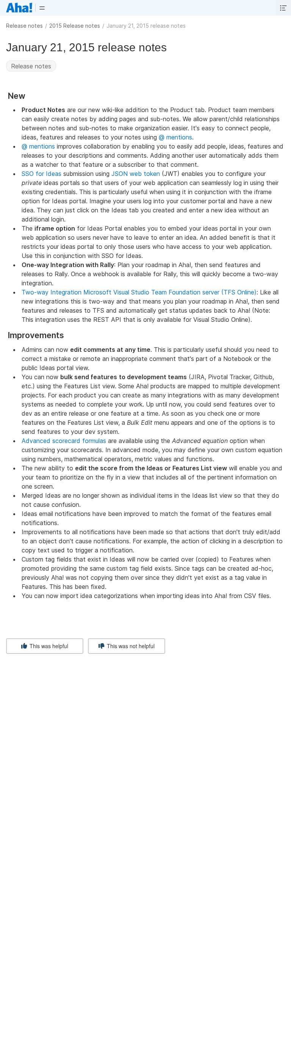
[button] (42, 7)
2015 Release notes (74, 25)
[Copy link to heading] (28, 96)
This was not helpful (130, 646)
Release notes (24, 25)
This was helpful (48, 646)
